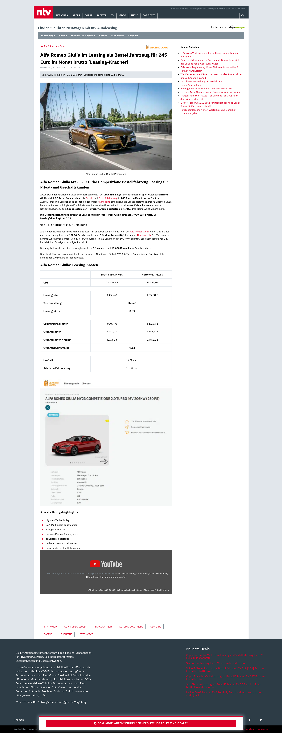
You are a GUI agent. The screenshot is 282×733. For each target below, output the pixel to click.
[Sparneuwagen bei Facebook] (250, 719)
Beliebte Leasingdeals (83, 35)
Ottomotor (86, 634)
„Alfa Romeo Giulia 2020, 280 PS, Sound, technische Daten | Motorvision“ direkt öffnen (128, 590)
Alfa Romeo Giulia (139, 231)
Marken (63, 35)
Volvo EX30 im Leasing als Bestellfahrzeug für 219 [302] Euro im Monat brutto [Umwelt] (225, 670)
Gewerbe (155, 626)
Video (122, 15)
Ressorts (62, 15)
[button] (43, 12)
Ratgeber (133, 35)
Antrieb (103, 35)
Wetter (102, 15)
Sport (76, 15)
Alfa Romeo (50, 626)
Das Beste (149, 15)
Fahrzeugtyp (48, 35)
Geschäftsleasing (107, 198)
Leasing (47, 634)
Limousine (104, 201)
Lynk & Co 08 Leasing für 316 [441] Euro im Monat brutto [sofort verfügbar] (224, 694)
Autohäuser (117, 35)
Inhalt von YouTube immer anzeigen (107, 576)
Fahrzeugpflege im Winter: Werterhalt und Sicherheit (208, 109)
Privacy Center (262, 729)
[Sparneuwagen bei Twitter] (261, 719)
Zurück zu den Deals (55, 46)
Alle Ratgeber (190, 113)
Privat (89, 198)
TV (112, 15)
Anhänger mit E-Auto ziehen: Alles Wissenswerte (206, 88)
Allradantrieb (144, 235)
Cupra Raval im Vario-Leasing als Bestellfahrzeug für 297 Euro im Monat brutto (225, 678)
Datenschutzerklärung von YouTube (141, 573)
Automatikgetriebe (131, 626)
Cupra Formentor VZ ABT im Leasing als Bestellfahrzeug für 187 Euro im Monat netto (224, 656)
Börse (89, 15)
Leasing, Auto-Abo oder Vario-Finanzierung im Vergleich (210, 92)
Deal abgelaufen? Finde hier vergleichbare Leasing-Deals (142, 723)
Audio (134, 15)
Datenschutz (248, 729)
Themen (19, 719)
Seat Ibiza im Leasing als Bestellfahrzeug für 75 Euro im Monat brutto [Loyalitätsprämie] (223, 686)
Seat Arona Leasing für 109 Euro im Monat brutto (215, 663)
